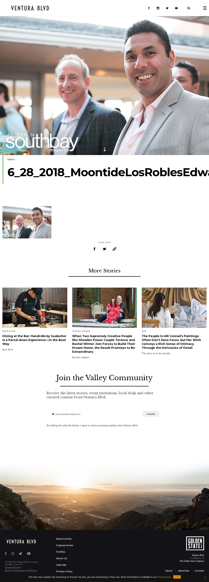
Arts (144, 331)
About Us (61, 558)
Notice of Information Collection (21, 570)
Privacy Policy (64, 571)
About (168, 570)
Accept (177, 576)
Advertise (183, 570)
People (86, 331)
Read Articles (64, 538)
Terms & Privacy (13, 567)
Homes (76, 331)
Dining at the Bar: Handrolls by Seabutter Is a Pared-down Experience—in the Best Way (34, 340)
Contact (199, 570)
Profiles (60, 551)
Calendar (61, 564)
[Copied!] (115, 249)
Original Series (64, 545)
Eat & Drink (8, 331)
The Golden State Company (192, 561)
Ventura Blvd (198, 555)
